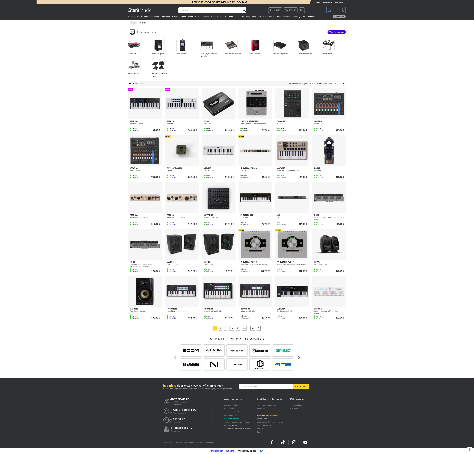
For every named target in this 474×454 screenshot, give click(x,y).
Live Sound (245, 16)
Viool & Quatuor (299, 16)
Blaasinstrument (284, 16)
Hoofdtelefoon (217, 16)
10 (231, 328)
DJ (237, 16)
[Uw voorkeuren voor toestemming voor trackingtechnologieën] (469, 449)
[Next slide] (298, 357)
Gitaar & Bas (133, 16)
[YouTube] (305, 442)
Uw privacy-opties (247, 451)
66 (253, 328)
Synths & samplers (188, 16)
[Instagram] (294, 442)
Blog (258, 432)
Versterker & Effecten (150, 16)
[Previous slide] (175, 357)
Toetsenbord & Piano (170, 16)
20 (238, 328)
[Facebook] (271, 442)
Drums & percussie (267, 16)
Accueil (133, 23)
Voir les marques (336, 32)
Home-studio (203, 16)
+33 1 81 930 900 (183, 422)
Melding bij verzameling (222, 451)
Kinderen (311, 16)
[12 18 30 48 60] (311, 83)
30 (244, 328)
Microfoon (229, 16)
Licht (254, 16)
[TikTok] (282, 442)
